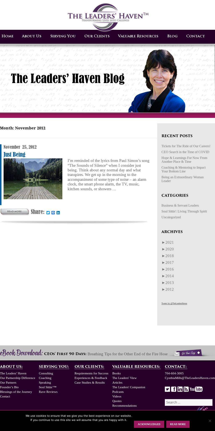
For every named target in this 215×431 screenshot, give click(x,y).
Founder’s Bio (9, 387)
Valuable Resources (138, 36)
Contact (195, 36)
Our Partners (8, 382)
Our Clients (97, 36)
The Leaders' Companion (128, 387)
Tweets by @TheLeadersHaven (174, 303)
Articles (117, 382)
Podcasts (118, 391)
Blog (172, 36)
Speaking (45, 382)
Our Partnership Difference (17, 378)
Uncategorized (171, 217)
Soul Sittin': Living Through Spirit (184, 211)
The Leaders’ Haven (13, 373)
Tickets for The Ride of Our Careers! (185, 146)
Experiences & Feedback (91, 378)
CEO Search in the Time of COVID (185, 152)
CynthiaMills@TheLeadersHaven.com (190, 378)
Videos (116, 396)
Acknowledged (149, 424)
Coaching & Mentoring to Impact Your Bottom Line (183, 169)
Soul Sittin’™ (47, 387)
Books (116, 373)
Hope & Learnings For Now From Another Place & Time (184, 159)
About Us (31, 36)
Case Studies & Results (90, 382)
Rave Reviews (48, 391)
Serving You (63, 36)
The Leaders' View (124, 378)
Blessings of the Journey (16, 391)
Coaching (45, 378)
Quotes (117, 401)
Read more (178, 424)
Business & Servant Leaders (180, 205)
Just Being (14, 154)
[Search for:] (188, 402)
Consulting (46, 373)
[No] (210, 421)
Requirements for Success (91, 373)
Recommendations (124, 405)
